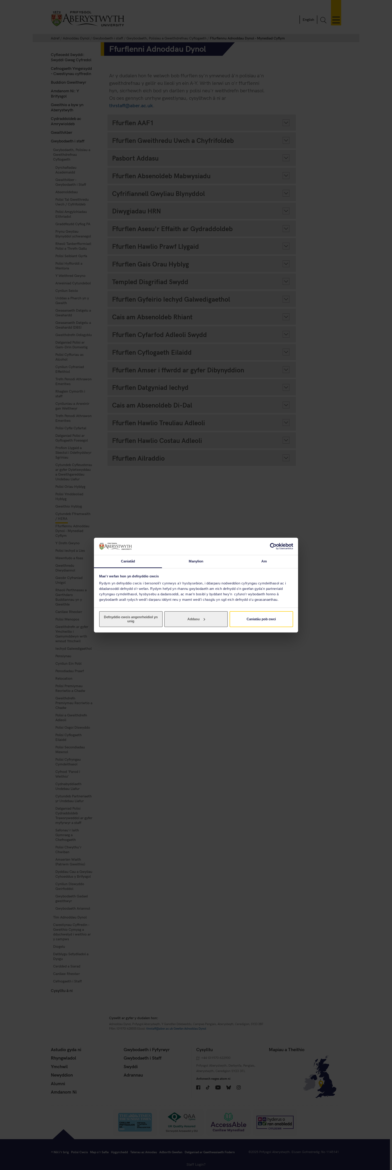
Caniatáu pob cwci (261, 619)
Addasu (193, 619)
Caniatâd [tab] (128, 561)
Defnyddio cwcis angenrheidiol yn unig (131, 619)
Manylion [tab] (196, 561)
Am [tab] (264, 561)
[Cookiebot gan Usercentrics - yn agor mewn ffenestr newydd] (273, 546)
